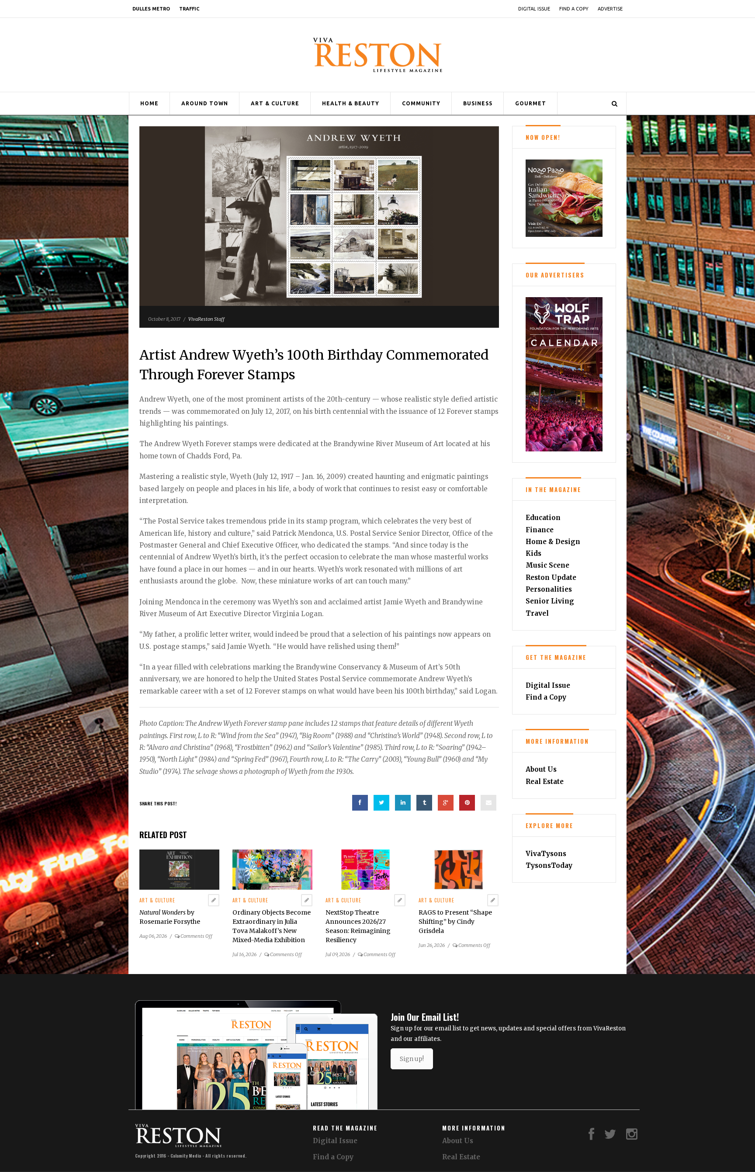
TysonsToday (549, 865)
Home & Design (553, 541)
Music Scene (547, 565)
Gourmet (530, 103)
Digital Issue (534, 8)
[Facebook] (591, 1136)
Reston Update (551, 577)
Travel (537, 613)
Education (543, 517)
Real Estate (545, 781)
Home (149, 103)
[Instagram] (631, 1136)
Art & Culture (275, 103)
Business (477, 103)
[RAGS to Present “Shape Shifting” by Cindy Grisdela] (459, 869)
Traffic (189, 8)
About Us (541, 769)
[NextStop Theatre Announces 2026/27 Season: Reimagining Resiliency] (365, 869)
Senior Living (550, 601)
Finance (540, 530)
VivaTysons (546, 854)
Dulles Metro (151, 8)
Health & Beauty (350, 103)
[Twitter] (610, 1136)
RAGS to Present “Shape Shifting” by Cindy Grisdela (455, 921)
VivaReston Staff (206, 319)
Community (421, 103)
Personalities (549, 589)
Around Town (204, 103)
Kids (533, 553)
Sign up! (412, 1059)
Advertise (610, 8)
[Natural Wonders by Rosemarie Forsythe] (179, 869)
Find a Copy (574, 8)
